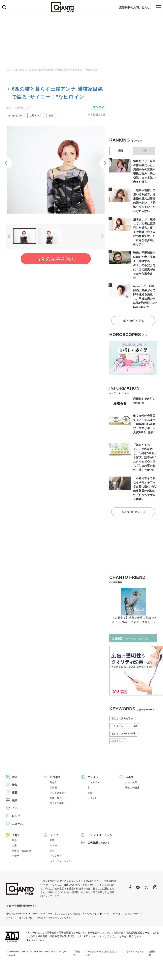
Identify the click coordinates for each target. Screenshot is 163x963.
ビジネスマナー (58, 793)
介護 (135, 726)
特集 (14, 784)
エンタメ (19, 70)
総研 (14, 777)
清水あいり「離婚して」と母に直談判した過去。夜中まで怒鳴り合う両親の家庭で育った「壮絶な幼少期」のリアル (144, 232)
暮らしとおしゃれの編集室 (67, 913)
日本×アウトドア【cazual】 (96, 913)
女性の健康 (131, 782)
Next (105, 163)
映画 (51, 115)
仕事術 (53, 787)
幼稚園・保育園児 (21, 850)
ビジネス (55, 777)
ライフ (54, 835)
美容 (52, 850)
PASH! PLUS (46, 913)
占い (14, 808)
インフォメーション (100, 835)
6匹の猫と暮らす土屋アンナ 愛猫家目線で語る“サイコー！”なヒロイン (63, 70)
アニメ (91, 793)
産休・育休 (56, 798)
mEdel (35, 913)
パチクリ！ (11, 918)
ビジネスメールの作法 (123, 733)
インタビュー (15, 115)
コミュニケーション (60, 861)
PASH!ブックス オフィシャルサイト (55, 918)
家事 (52, 840)
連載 (14, 792)
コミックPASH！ (27, 918)
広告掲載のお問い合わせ (134, 7)
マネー (53, 845)
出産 (14, 845)
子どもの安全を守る (122, 718)
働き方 (53, 782)
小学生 (15, 856)
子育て (16, 835)
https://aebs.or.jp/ (35, 940)
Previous (6, 163)
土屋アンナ (36, 115)
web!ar (26, 913)
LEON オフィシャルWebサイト (127, 913)
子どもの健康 (132, 787)
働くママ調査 (57, 803)
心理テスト (117, 741)
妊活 (14, 840)
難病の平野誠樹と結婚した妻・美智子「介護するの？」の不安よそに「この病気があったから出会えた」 (144, 265)
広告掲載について (98, 842)
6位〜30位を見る (133, 320)
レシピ (16, 815)
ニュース (17, 823)
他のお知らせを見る (133, 511)
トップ (7, 70)
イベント (92, 798)
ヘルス (129, 777)
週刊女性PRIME (13, 913)
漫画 (14, 800)
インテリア (56, 856)
